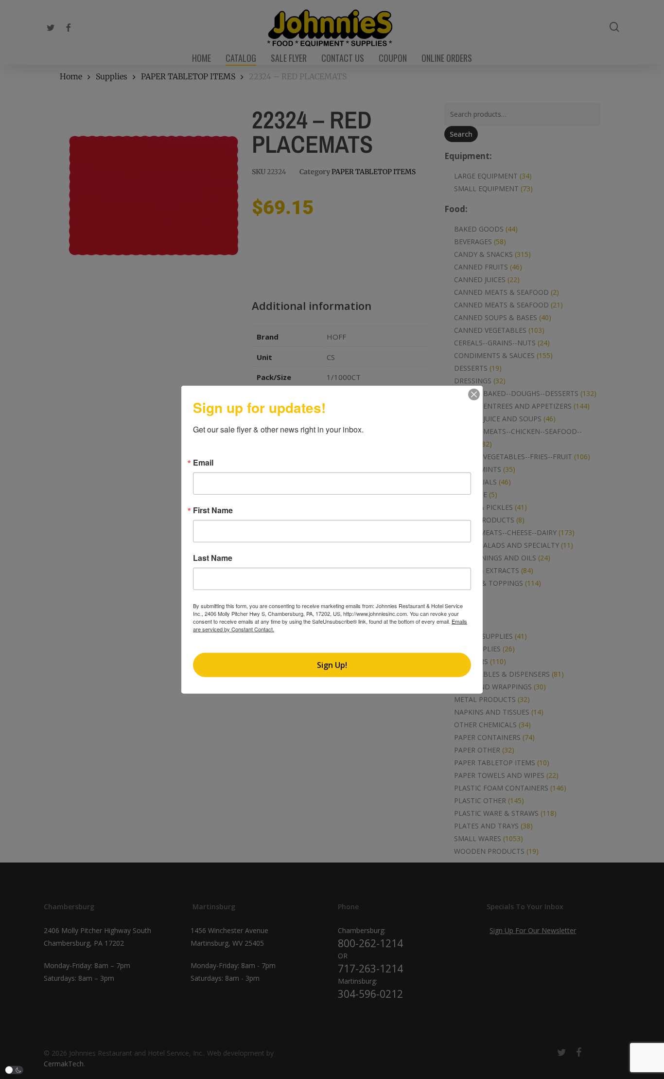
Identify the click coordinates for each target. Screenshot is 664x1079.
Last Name (212, 558)
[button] (14, 1070)
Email (203, 463)
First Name (213, 510)
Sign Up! (332, 664)
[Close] (474, 394)
